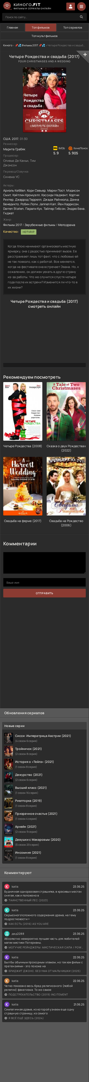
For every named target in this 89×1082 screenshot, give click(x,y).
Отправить (44, 593)
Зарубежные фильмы (40, 225)
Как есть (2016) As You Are (29, 924)
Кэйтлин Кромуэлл (26, 195)
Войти (70, 6)
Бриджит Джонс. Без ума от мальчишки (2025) (45, 971)
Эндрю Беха (76, 208)
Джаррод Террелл (28, 199)
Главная (12, 27)
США (6, 139)
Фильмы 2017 (12, 225)
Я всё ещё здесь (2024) (26, 1018)
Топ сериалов (72, 27)
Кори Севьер (36, 190)
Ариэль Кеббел (14, 190)
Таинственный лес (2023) (28, 900)
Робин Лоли (29, 204)
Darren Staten (13, 208)
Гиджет (8, 213)
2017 (15, 139)
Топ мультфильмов (44, 36)
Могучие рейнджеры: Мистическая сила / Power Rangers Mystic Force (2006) (46, 947)
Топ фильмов (40, 27)
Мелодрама (66, 225)
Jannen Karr (47, 204)
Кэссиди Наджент (54, 195)
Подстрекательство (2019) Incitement (38, 994)
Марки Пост (56, 190)
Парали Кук (33, 208)
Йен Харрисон (68, 204)
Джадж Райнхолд (55, 199)
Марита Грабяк (14, 149)
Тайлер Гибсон (54, 208)
